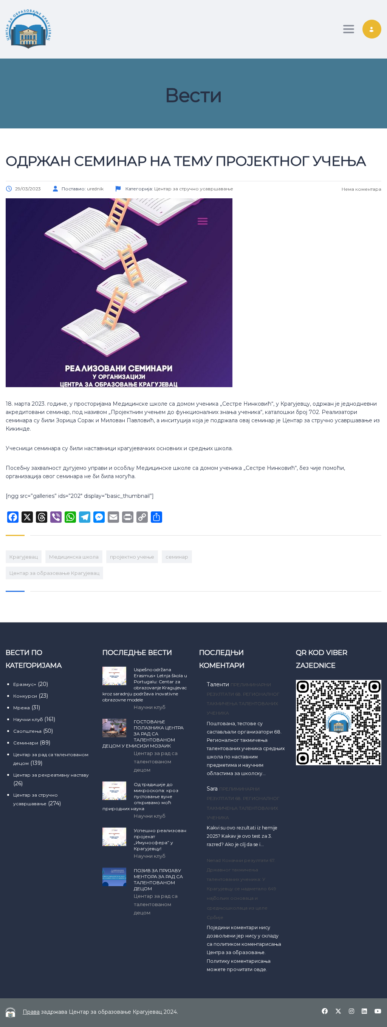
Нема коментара (361, 189)
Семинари (25, 743)
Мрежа (21, 707)
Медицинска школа (74, 557)
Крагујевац (23, 557)
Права (31, 1011)
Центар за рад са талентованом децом (156, 761)
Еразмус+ (24, 684)
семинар (177, 557)
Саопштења (27, 731)
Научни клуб (28, 719)
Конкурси (25, 696)
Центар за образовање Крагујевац (54, 573)
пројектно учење (132, 557)
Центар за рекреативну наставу (51, 775)
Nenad (214, 860)
